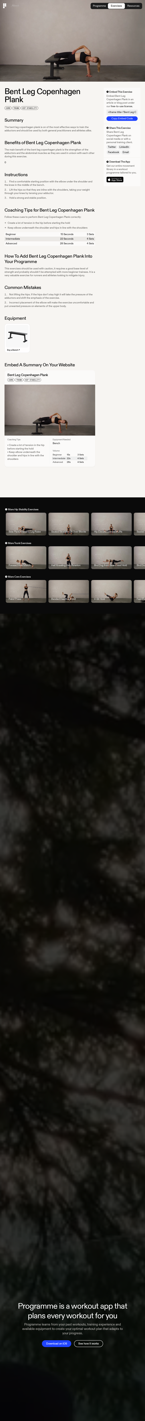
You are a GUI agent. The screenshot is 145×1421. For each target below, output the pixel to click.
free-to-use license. (122, 106)
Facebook (113, 152)
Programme (99, 6)
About (15, 5)
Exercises (116, 6)
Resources (133, 6)
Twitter (112, 147)
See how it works (88, 1343)
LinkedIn (124, 147)
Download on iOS (56, 1343)
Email (126, 152)
